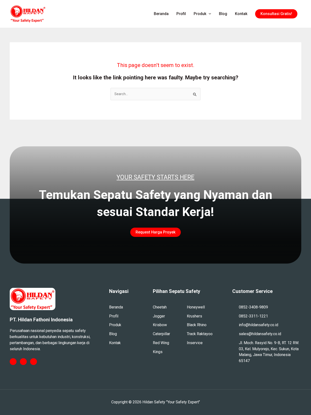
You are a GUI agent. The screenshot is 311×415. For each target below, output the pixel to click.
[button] (276, 13)
